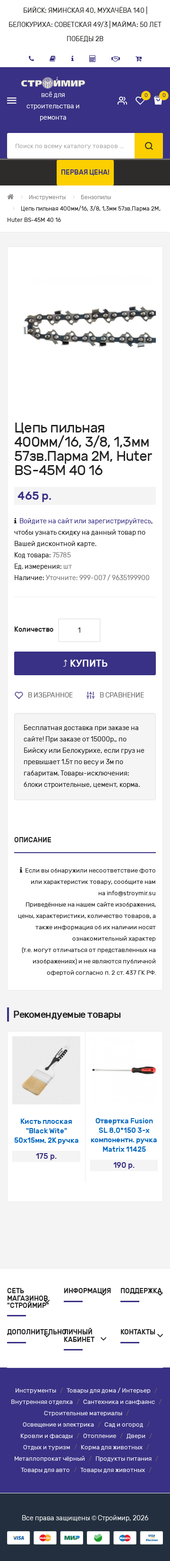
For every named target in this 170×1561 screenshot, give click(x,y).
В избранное (50, 695)
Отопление (99, 1435)
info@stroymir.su (131, 893)
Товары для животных (112, 1469)
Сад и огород (123, 1424)
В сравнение (122, 695)
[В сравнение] (59, 1092)
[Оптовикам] (115, 59)
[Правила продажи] (92, 59)
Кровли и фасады (46, 1435)
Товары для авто (45, 1469)
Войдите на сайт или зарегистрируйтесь (85, 521)
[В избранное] (34, 1092)
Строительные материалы (83, 1413)
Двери (136, 1435)
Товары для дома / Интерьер (109, 1390)
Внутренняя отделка (42, 1401)
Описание (32, 840)
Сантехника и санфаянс (119, 1401)
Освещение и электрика (58, 1424)
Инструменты (35, 1390)
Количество (33, 630)
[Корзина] (139, 59)
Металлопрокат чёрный (49, 1458)
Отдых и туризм (46, 1447)
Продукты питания (123, 1458)
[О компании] (72, 59)
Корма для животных (112, 1447)
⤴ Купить (85, 663)
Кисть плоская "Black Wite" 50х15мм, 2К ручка (46, 1131)
